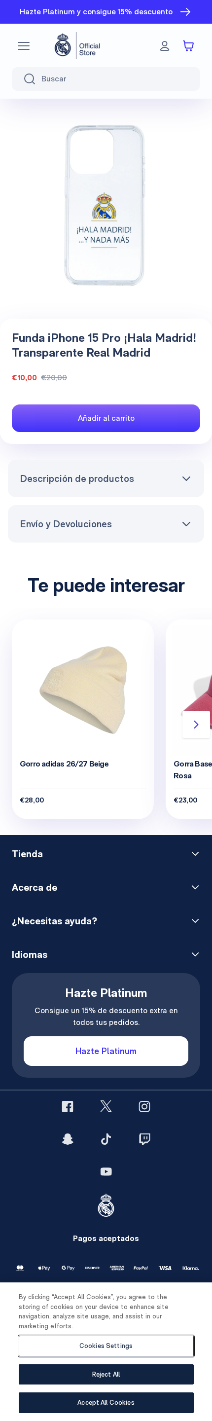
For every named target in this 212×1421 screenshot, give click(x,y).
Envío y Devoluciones (66, 524)
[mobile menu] (23, 46)
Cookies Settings (106, 1345)
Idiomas (29, 954)
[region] (106, 1351)
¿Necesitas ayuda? (54, 921)
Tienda (27, 854)
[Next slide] (196, 724)
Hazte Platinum (106, 1051)
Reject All (106, 1374)
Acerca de (34, 887)
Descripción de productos (77, 478)
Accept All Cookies (105, 1402)
